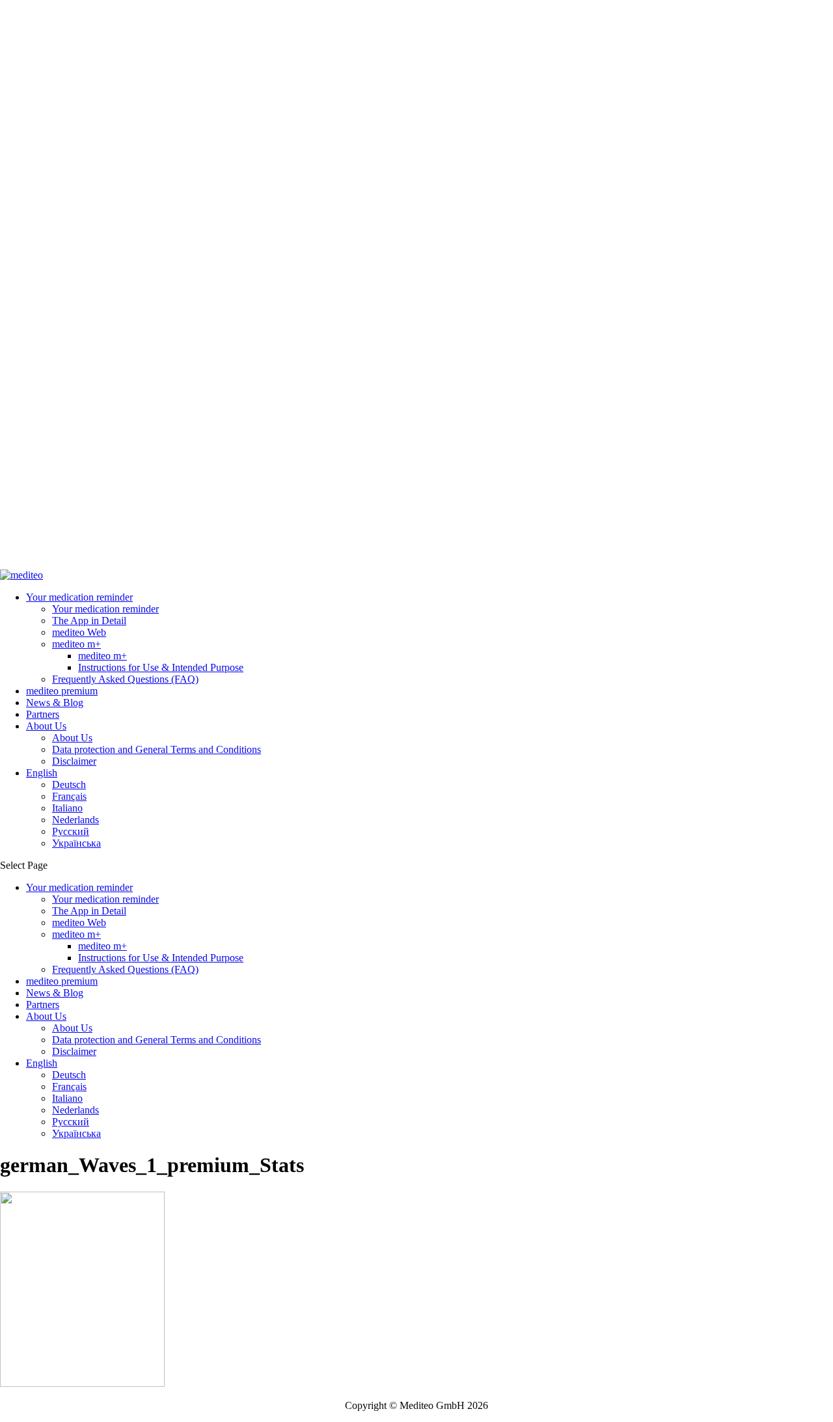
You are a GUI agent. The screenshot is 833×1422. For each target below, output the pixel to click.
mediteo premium (62, 690)
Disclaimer (74, 761)
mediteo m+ (76, 643)
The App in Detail (89, 620)
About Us (46, 726)
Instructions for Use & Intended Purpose (160, 667)
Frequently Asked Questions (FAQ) (125, 679)
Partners (42, 714)
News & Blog (54, 702)
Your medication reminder (79, 597)
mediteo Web (79, 632)
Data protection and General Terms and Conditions (156, 749)
